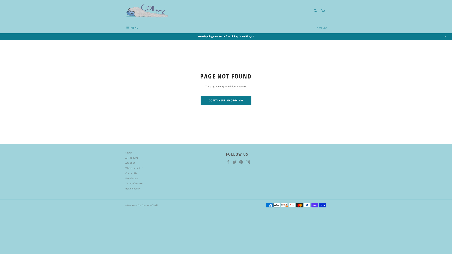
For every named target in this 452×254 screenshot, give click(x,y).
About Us (130, 163)
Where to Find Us (134, 168)
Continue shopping (226, 100)
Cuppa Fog (136, 205)
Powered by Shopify (150, 205)
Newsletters (131, 178)
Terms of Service (133, 183)
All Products (131, 158)
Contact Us (131, 173)
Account (322, 28)
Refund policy (132, 188)
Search (128, 153)
